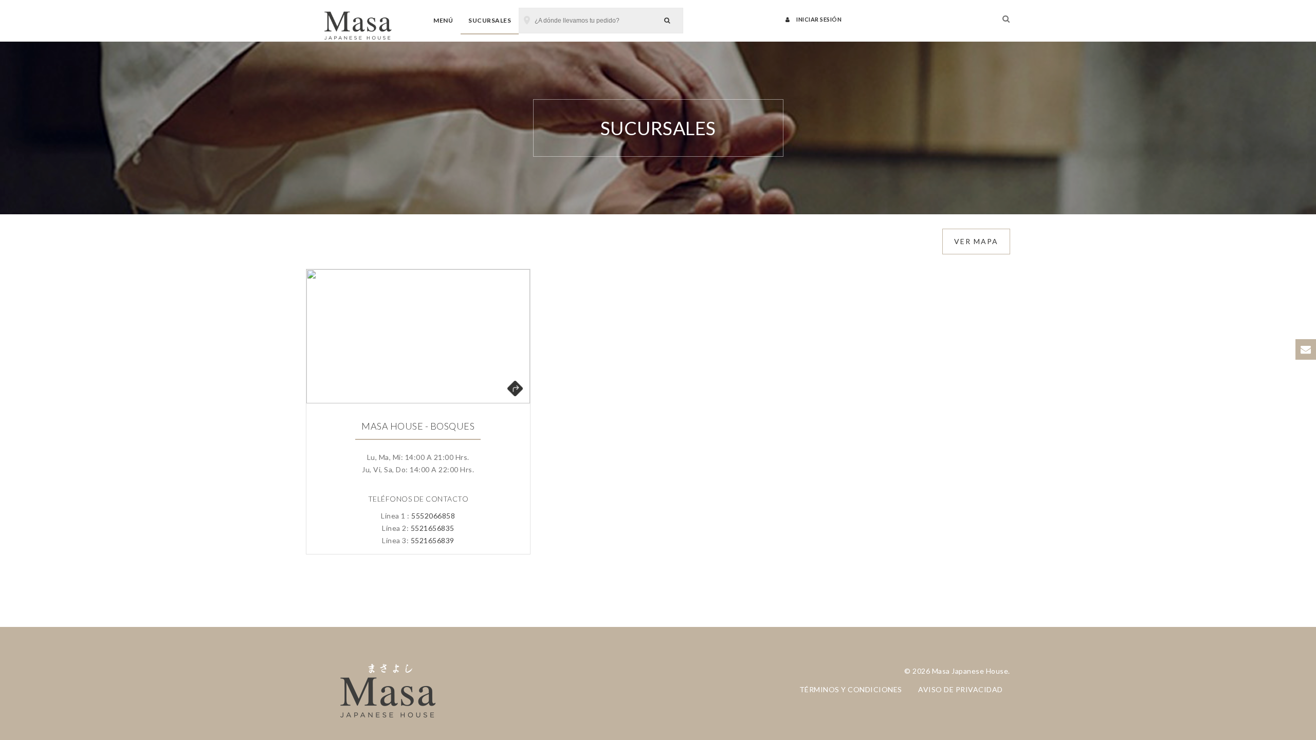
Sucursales (489, 20)
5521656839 (432, 540)
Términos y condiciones (850, 689)
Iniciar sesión (818, 19)
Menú (443, 20)
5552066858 (433, 515)
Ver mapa (976, 241)
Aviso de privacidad (960, 689)
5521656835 (432, 528)
